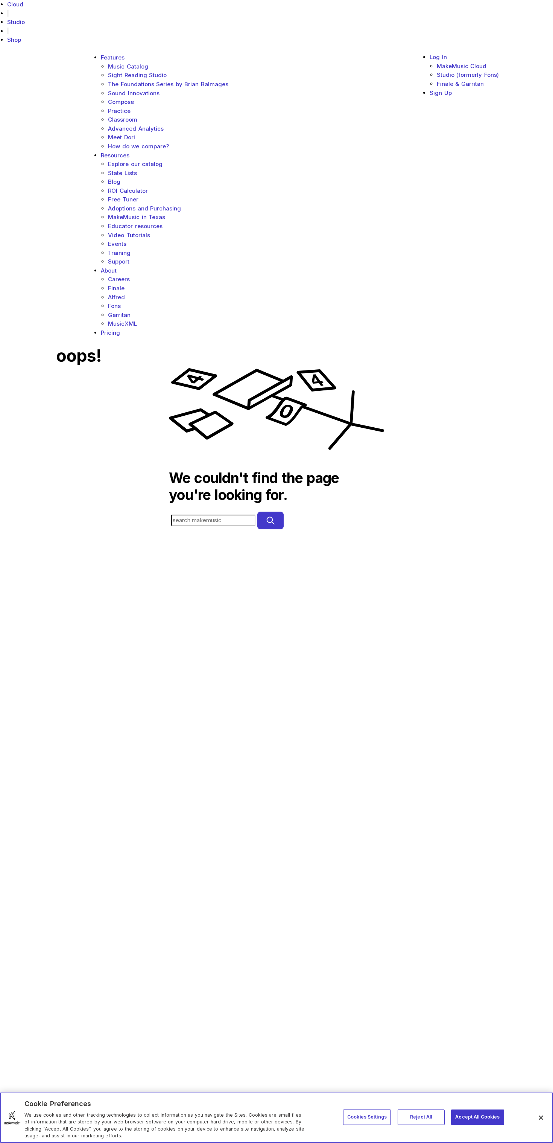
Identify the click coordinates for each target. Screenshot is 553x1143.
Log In (438, 57)
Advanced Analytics (136, 128)
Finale (116, 288)
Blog (114, 181)
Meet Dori (121, 137)
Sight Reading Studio (137, 75)
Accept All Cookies (477, 1117)
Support (118, 261)
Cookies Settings (367, 1117)
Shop (14, 39)
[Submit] (270, 520)
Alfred (116, 297)
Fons (114, 305)
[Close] (541, 1117)
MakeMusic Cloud (462, 66)
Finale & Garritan (460, 83)
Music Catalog (128, 66)
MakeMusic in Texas (136, 217)
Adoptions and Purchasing (144, 208)
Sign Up (441, 92)
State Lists (122, 173)
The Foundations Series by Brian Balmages (168, 84)
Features (113, 57)
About (109, 270)
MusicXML (122, 323)
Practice (119, 110)
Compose (121, 101)
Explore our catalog (135, 164)
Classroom (122, 119)
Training (119, 252)
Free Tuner (123, 199)
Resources (115, 155)
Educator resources (135, 226)
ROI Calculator (128, 190)
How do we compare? (138, 146)
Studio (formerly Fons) (468, 74)
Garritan (119, 315)
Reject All (421, 1117)
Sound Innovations (134, 93)
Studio (16, 22)
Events (117, 243)
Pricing (110, 332)
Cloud (15, 4)
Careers (119, 279)
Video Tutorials (129, 235)
